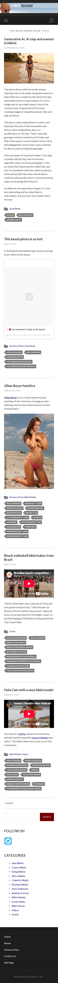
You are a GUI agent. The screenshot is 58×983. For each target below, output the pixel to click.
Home (7, 936)
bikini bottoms (33, 503)
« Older (8, 803)
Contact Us (10, 956)
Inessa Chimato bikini (18, 784)
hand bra (12, 522)
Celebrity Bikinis (20, 880)
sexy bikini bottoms (17, 536)
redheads (39, 784)
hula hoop (12, 774)
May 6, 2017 (10, 244)
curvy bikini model (16, 770)
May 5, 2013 (10, 564)
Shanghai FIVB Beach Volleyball (23, 661)
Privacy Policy (11, 949)
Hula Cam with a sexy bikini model (28, 690)
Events (12, 631)
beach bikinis (25, 215)
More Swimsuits (20, 888)
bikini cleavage (15, 508)
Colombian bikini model (19, 361)
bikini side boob (15, 357)
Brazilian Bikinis (20, 884)
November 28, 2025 (14, 48)
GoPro (21, 733)
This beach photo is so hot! (23, 239)
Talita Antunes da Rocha (20, 670)
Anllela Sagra (14, 352)
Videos (25, 754)
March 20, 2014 (12, 390)
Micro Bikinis (18, 876)
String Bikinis (18, 871)
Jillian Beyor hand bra (19, 386)
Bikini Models (30, 497)
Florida (37, 517)
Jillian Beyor (10, 397)
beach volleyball (16, 642)
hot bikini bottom (31, 522)
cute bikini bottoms (17, 517)
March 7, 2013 (11, 695)
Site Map (9, 962)
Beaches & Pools (17, 346)
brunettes (31, 513)
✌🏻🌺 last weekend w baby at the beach (25, 329)
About (7, 943)
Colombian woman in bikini (21, 366)
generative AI (14, 219)
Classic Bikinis (19, 867)
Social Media (15, 208)
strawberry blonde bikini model (24, 788)
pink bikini (30, 527)
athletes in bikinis (16, 638)
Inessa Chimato (40, 737)
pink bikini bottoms (17, 531)
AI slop (10, 215)
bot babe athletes (16, 652)
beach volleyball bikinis (19, 647)
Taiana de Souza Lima (18, 666)
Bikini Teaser (29, 977)
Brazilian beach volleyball (21, 656)
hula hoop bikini (31, 774)
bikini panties (14, 513)
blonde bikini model (17, 765)
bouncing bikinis (41, 765)
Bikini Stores (18, 905)
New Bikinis (18, 863)
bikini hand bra (35, 508)
